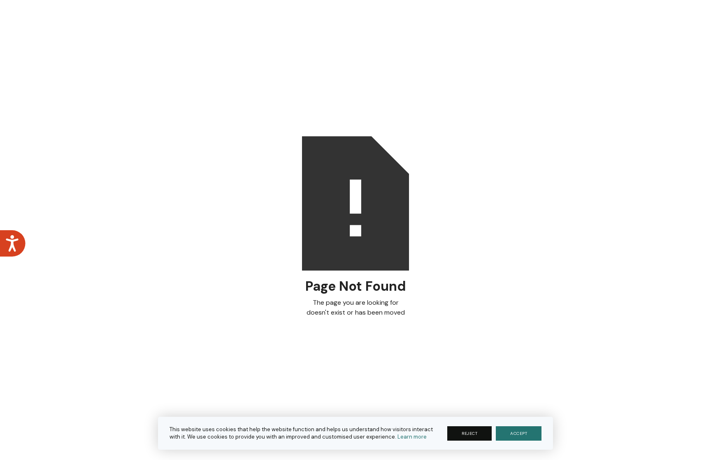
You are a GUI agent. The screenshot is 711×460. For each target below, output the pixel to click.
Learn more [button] (412, 436)
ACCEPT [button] (518, 433)
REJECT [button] (469, 433)
